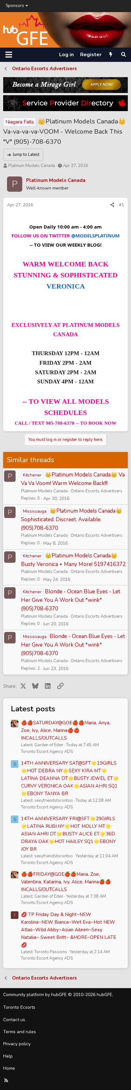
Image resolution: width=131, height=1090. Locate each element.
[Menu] (8, 54)
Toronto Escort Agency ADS (47, 751)
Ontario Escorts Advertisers (96, 491)
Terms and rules (19, 1032)
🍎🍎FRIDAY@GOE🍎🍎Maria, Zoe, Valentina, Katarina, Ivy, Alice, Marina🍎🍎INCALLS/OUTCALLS (66, 882)
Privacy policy (17, 1044)
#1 (121, 205)
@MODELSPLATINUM (95, 235)
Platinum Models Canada (31, 166)
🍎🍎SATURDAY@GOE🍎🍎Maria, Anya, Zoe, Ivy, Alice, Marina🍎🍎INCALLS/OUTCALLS (65, 730)
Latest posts (33, 709)
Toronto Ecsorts (19, 1007)
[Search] (123, 55)
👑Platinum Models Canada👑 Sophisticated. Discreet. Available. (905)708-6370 (71, 519)
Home (9, 1068)
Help (8, 1056)
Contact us (14, 1020)
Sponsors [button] (15, 6)
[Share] (112, 205)
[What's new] (111, 55)
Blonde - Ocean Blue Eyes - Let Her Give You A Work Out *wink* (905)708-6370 (70, 600)
